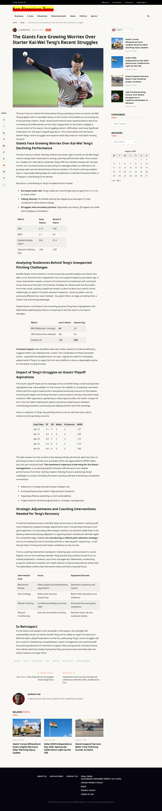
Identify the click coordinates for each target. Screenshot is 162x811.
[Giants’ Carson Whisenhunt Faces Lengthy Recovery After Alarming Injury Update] (27, 728)
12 (120, 167)
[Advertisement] (86, 8)
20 (125, 172)
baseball (17, 661)
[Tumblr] (3, 158)
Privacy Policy (88, 790)
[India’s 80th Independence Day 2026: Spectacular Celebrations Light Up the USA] (58, 728)
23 (141, 172)
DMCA (83, 786)
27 (125, 176)
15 (136, 167)
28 (130, 176)
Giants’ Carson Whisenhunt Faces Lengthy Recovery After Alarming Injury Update (27, 748)
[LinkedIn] (3, 132)
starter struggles (83, 661)
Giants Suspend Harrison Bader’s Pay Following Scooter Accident (88, 747)
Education (42, 16)
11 (114, 167)
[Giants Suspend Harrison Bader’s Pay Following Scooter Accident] (89, 728)
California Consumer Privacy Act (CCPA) (101, 779)
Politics (83, 16)
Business (19, 16)
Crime (30, 16)
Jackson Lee (25, 30)
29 (136, 176)
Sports (94, 16)
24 (147, 172)
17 (147, 167)
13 (125, 167)
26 (120, 176)
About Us (105, 2)
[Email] (3, 145)
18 (114, 172)
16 (141, 167)
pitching (56, 661)
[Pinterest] (3, 139)
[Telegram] (3, 178)
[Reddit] (3, 165)
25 (114, 176)
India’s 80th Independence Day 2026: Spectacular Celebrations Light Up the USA (58, 748)
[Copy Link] (3, 152)
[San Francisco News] (33, 9)
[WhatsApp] (3, 184)
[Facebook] (3, 119)
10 (147, 163)
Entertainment (58, 16)
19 (120, 172)
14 (130, 167)
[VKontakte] (3, 171)
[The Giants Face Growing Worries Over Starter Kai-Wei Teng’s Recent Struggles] (58, 77)
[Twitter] (3, 126)
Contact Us (129, 2)
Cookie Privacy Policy (92, 783)
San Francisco (67, 661)
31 (147, 176)
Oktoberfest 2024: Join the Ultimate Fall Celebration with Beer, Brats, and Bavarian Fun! (81, 680)
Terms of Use (87, 794)
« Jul (113, 180)
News (73, 16)
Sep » (118, 180)
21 (130, 172)
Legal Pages (141, 2)
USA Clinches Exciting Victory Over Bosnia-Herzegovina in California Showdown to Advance (136, 97)
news (47, 661)
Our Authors (117, 2)
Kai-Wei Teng (37, 661)
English (119, 30)
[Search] (148, 16)
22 (136, 172)
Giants (26, 661)
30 (141, 176)
